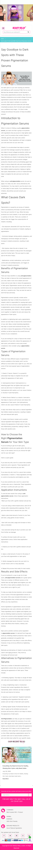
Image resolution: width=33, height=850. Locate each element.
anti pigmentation (26, 276)
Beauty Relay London (19, 845)
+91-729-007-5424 (16, 801)
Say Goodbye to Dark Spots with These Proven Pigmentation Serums (16, 41)
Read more (6, 778)
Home (2, 38)
